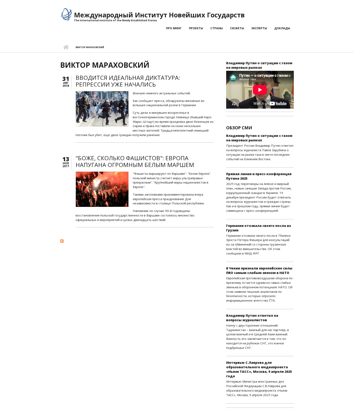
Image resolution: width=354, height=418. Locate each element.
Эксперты (259, 28)
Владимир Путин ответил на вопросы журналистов (252, 317)
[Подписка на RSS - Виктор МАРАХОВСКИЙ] (137, 241)
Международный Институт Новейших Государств (159, 14)
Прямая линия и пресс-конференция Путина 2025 (259, 176)
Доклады (282, 28)
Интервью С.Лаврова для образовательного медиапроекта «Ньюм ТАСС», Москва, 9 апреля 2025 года (259, 369)
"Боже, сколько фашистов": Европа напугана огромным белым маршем (135, 161)
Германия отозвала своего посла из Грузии (258, 227)
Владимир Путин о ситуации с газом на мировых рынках (259, 65)
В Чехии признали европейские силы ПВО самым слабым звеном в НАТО (259, 270)
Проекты (196, 28)
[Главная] (66, 14)
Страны (216, 28)
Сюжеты (237, 28)
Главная (65, 47)
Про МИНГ (174, 28)
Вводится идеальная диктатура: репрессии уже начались (128, 81)
